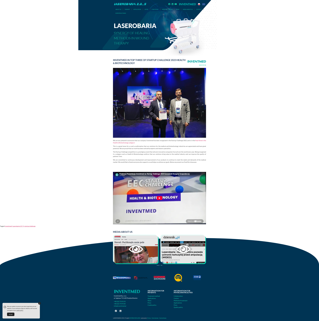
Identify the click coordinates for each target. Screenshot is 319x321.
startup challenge (29, 226)
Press (149, 303)
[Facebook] (169, 4)
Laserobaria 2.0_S (18, 226)
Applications (152, 298)
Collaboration (178, 296)
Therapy (127, 9)
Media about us (188, 9)
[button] (114, 249)
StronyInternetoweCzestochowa (157, 318)
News (177, 9)
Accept (11, 314)
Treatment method (154, 296)
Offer (146, 9)
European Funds (120, 13)
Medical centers (167, 9)
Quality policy (178, 307)
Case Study (155, 9)
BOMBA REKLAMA (135, 318)
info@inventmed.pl (120, 306)
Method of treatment (180, 300)
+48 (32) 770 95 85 (120, 304)
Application (137, 9)
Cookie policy (152, 305)
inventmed (8, 226)
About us (118, 9)
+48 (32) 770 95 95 (120, 301)
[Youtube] (175, 4)
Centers (176, 298)
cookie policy (19, 310)
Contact (199, 9)
